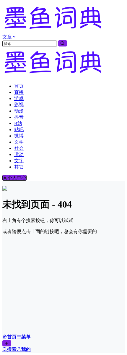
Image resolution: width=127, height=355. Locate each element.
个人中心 (16, 177)
